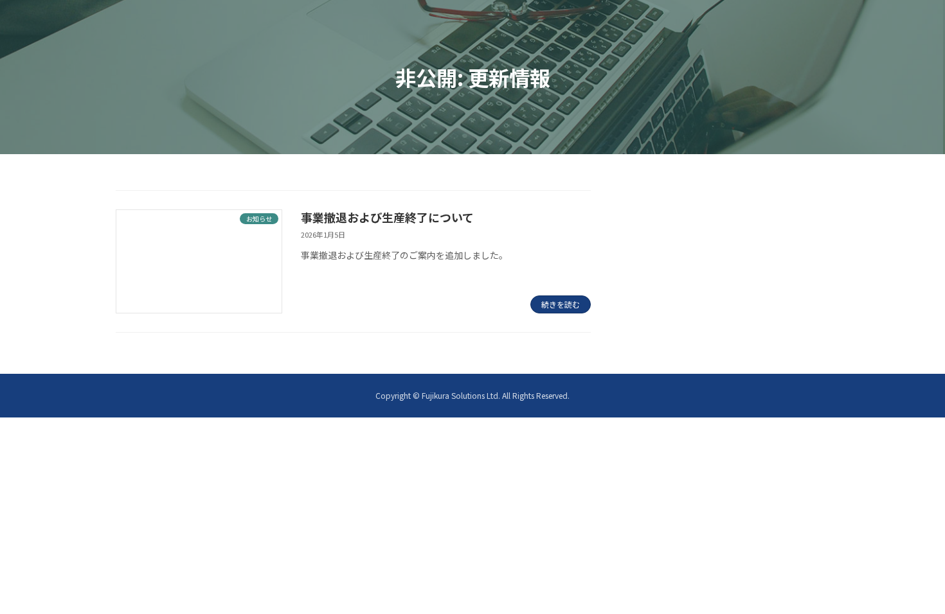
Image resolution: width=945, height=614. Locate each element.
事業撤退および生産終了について (387, 217)
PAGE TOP (913, 583)
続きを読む (560, 304)
